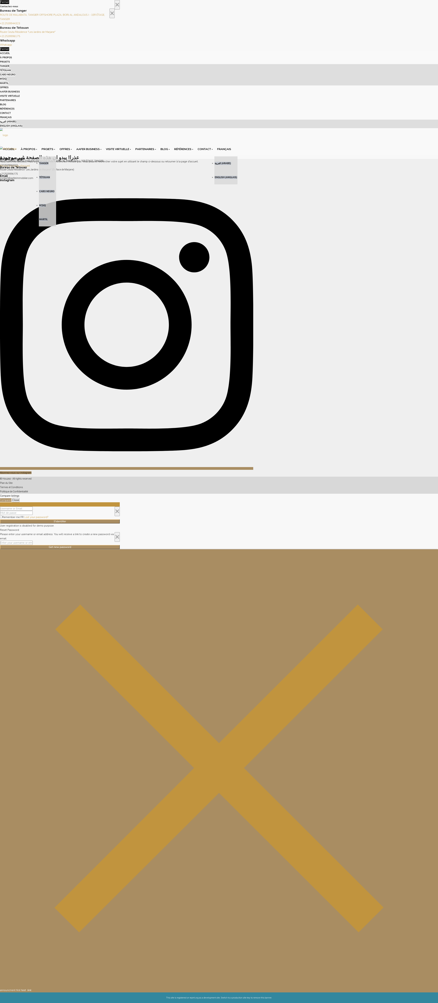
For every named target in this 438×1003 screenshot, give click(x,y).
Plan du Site (6, 483)
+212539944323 (10, 23)
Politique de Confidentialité (14, 491)
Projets (5, 61)
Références (7, 108)
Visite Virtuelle (10, 96)
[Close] (219, 986)
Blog (3, 104)
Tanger (4, 66)
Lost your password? (36, 517)
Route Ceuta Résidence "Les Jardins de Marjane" (27, 32)
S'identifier (60, 521)
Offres (4, 87)
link (29, 990)
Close (15, 500)
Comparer (5, 500)
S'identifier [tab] (6, 504)
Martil (4, 83)
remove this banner (262, 997)
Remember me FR (13, 517)
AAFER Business (10, 91)
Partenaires (8, 100)
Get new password (60, 547)
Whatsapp (6, 44)
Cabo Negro (7, 74)
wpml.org (194, 997)
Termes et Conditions (11, 487)
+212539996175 (10, 36)
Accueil (5, 53)
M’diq (3, 78)
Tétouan (5, 70)
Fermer (4, 2)
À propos (6, 57)
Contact (5, 113)
